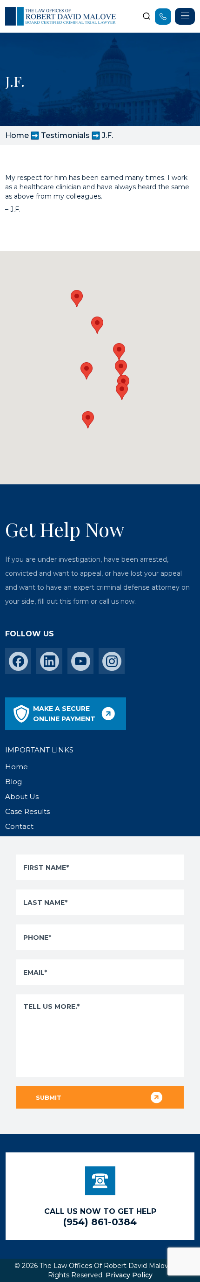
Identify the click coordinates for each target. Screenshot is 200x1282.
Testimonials (65, 135)
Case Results (27, 811)
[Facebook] (18, 661)
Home (17, 135)
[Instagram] (111, 661)
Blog (13, 781)
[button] (122, 391)
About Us (22, 796)
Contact (19, 826)
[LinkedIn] (49, 661)
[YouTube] (80, 661)
